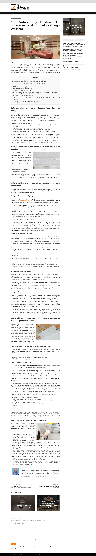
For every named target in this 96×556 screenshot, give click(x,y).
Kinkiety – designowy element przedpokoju (23, 506)
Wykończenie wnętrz (47, 13)
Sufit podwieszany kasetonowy (23, 87)
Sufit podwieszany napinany (22, 90)
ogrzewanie (32, 125)
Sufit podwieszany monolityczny (23, 85)
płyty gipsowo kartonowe (27, 200)
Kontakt (75, 13)
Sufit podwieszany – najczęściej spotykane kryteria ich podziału (29, 81)
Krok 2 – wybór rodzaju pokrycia (23, 95)
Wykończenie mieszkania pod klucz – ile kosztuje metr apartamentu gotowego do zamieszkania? (73, 56)
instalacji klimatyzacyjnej (41, 263)
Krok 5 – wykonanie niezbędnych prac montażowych (30, 103)
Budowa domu (17, 13)
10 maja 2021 (15, 31)
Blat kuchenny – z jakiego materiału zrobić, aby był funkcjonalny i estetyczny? (72, 67)
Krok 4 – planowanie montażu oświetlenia (26, 101)
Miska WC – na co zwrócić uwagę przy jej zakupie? (72, 62)
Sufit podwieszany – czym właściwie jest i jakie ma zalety (27, 80)
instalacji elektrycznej (50, 131)
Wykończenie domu (63, 13)
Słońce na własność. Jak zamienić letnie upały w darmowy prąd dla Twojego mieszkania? (74, 45)
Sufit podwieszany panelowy (22, 88)
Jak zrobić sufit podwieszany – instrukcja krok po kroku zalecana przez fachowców (34, 92)
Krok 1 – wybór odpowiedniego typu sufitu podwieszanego (31, 94)
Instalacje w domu (30, 13)
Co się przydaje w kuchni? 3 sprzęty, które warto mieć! (72, 50)
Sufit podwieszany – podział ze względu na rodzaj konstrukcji (28, 83)
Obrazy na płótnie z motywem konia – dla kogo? (48, 505)
